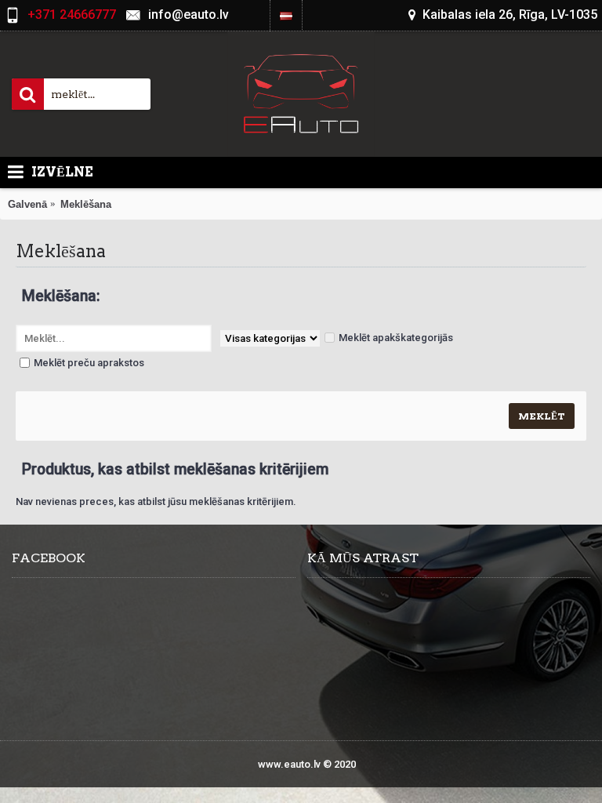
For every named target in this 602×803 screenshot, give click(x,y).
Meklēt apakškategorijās (396, 337)
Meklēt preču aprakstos (89, 363)
